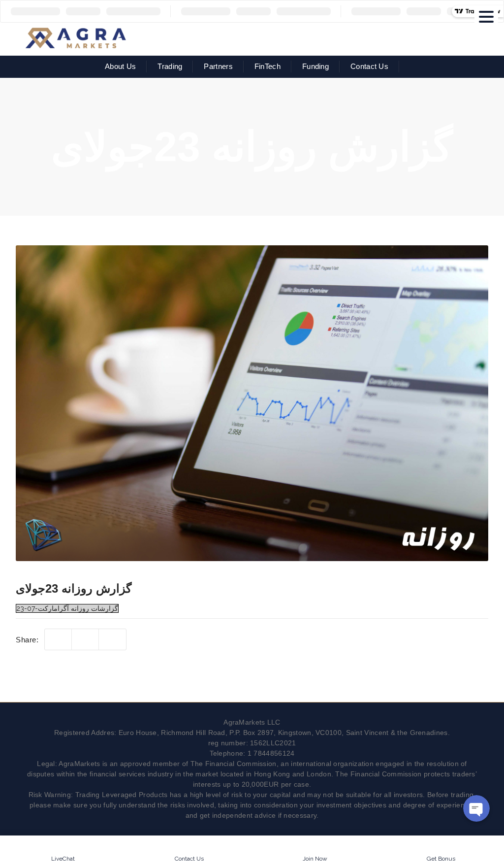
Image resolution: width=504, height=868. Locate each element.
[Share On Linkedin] (112, 639)
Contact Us (369, 66)
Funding (315, 66)
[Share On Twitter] (58, 639)
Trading (170, 66)
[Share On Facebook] (85, 639)
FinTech (267, 66)
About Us (120, 66)
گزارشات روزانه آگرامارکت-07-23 (67, 608)
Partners (218, 66)
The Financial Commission (233, 764)
